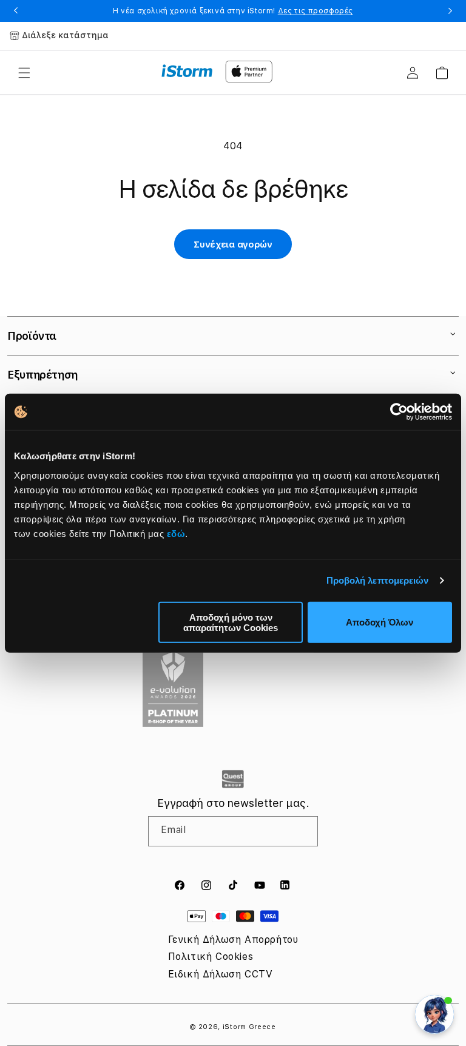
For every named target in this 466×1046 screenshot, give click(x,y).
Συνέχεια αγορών (233, 244)
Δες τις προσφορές (315, 11)
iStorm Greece (249, 1027)
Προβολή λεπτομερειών (377, 580)
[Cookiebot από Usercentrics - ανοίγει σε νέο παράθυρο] (399, 412)
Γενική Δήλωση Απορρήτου (233, 939)
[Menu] (24, 72)
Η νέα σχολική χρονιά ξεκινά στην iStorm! (233, 11)
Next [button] (450, 11)
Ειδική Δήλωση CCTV (220, 974)
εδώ (176, 533)
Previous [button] (16, 11)
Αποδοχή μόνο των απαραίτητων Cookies (230, 622)
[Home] (187, 71)
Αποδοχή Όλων (379, 622)
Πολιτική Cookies (211, 956)
